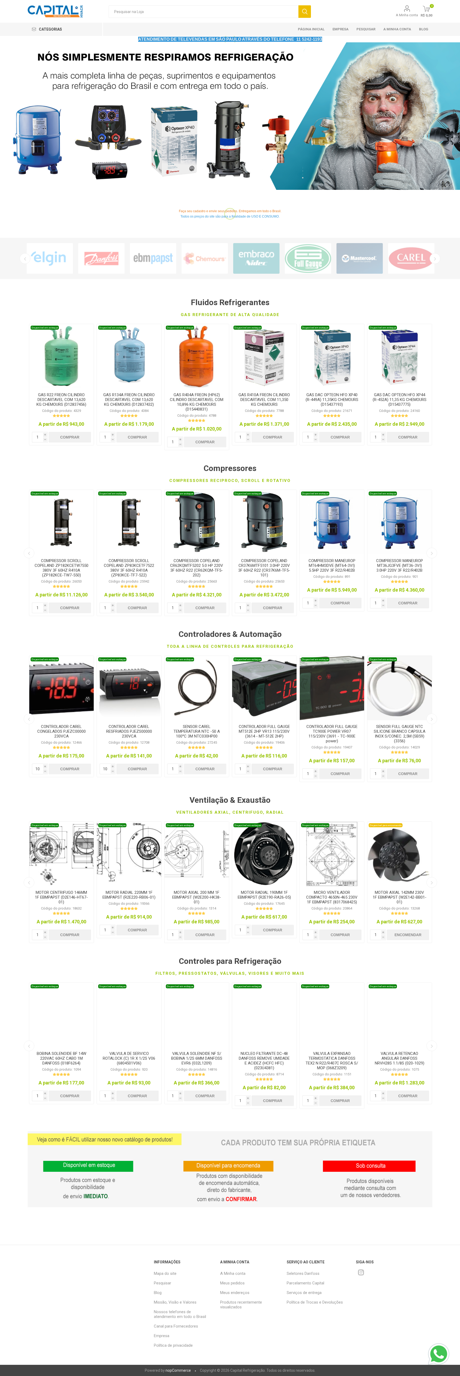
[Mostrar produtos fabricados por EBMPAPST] (153, 258)
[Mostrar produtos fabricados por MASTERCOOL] (359, 258)
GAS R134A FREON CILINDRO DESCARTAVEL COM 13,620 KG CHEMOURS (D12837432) (129, 399)
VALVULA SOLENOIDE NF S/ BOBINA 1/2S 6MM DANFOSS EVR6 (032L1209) (196, 1058)
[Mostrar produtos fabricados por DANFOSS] (101, 258)
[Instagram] (361, 1272)
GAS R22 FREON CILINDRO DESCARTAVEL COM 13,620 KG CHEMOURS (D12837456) (61, 399)
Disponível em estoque (44, 327)
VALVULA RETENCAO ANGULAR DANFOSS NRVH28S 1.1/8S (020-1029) (399, 1058)
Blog (423, 29)
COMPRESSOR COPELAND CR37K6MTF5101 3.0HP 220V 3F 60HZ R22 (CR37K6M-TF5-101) (264, 568)
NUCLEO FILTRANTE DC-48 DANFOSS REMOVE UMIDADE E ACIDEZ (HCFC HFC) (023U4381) (264, 1060)
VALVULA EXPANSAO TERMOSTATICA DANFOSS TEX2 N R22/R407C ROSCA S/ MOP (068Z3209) (332, 1060)
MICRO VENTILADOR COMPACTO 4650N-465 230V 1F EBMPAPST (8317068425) (332, 897)
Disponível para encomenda (385, 825)
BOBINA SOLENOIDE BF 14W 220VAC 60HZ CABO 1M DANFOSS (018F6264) (61, 1058)
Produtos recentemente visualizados (241, 1304)
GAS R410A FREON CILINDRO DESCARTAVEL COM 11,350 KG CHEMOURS (264, 399)
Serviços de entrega (304, 1292)
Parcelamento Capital (305, 1283)
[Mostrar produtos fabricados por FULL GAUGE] (308, 258)
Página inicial (311, 29)
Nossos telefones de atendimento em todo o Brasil (180, 1314)
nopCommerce (178, 1370)
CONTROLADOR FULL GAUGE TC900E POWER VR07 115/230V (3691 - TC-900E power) (332, 733)
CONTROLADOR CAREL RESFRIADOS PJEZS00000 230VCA (129, 731)
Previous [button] (25, 258)
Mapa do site (165, 1273)
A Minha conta (407, 15)
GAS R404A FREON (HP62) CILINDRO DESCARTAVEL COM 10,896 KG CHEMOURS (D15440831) (196, 402)
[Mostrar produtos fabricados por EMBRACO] (256, 258)
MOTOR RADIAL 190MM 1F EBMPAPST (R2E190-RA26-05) (264, 895)
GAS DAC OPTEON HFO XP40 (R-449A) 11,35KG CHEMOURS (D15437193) (332, 399)
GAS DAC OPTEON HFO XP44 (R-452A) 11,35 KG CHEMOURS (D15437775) (399, 399)
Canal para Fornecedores (176, 1326)
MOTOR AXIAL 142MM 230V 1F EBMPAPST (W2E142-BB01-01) (399, 897)
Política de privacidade (173, 1345)
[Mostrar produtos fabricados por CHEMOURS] (205, 258)
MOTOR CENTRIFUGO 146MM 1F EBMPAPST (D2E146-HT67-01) (61, 897)
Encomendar (408, 935)
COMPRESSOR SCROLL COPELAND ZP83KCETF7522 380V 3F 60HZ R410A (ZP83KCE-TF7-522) (129, 568)
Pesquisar (304, 11)
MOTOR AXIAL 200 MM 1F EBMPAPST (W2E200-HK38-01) (196, 897)
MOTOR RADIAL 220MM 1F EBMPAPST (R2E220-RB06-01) (128, 895)
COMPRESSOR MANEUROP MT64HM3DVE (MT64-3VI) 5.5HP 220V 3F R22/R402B (332, 565)
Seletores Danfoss (303, 1273)
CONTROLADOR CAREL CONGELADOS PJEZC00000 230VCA (61, 731)
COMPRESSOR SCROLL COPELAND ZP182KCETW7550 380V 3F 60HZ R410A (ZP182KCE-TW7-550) (61, 568)
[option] (230, 116)
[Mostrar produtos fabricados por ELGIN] (50, 258)
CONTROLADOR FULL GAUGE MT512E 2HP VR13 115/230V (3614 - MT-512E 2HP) (264, 731)
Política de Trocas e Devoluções (315, 1302)
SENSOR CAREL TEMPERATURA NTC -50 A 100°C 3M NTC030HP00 (197, 731)
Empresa (340, 29)
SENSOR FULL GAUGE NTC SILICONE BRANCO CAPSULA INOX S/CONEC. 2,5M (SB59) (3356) (399, 733)
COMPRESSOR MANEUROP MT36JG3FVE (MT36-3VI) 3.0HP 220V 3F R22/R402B (399, 565)
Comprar (69, 437)
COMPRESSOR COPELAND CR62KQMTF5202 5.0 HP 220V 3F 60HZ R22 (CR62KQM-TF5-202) (196, 568)
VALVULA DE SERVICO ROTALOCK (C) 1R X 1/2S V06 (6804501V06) (129, 1058)
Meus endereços (234, 1292)
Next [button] (435, 258)
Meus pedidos (232, 1283)
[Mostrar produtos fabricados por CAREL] (411, 258)
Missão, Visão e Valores (175, 1302)
